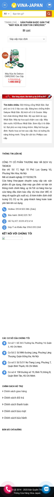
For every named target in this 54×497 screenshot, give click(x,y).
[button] (4, 5)
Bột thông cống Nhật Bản (32, 105)
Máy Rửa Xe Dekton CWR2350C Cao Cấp (14, 75)
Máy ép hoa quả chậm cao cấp (28, 119)
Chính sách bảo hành (15, 417)
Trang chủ (10, 22)
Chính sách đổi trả (13, 397)
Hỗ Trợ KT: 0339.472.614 (20, 221)
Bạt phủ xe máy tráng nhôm (20, 127)
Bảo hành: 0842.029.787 (20, 215)
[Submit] (49, 14)
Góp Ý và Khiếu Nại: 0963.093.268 (24, 227)
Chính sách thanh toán (15, 404)
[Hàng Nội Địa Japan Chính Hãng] (27, 5)
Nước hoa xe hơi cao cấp (21, 131)
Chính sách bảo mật (14, 411)
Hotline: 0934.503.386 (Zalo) (22, 209)
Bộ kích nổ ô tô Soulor (31, 112)
